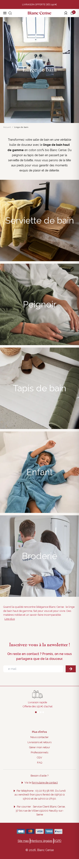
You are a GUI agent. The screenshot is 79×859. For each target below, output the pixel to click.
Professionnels (39, 752)
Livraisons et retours (39, 742)
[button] (73, 13)
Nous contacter (39, 737)
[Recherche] (10, 13)
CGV (39, 757)
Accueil (7, 127)
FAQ (39, 762)
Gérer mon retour (39, 747)
